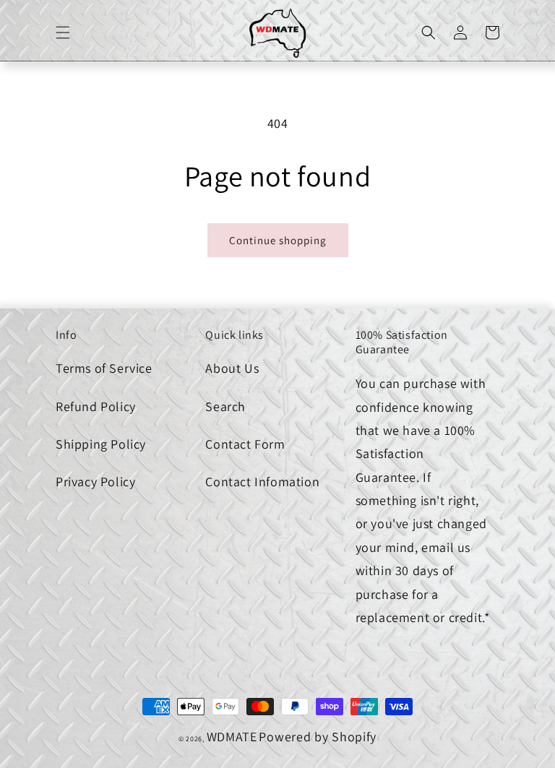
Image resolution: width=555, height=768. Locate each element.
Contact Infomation (262, 481)
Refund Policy (96, 406)
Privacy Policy (95, 481)
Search (225, 406)
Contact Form (245, 444)
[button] (63, 32)
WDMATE (232, 736)
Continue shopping (278, 240)
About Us (232, 368)
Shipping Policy (101, 444)
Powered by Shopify (318, 736)
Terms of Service (104, 368)
